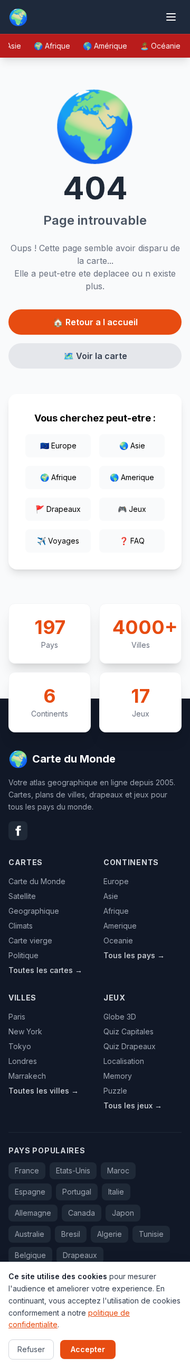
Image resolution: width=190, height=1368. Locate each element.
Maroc (118, 1170)
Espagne (30, 1191)
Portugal (76, 1191)
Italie (116, 1191)
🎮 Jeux (132, 508)
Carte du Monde (36, 881)
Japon (123, 1212)
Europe (116, 881)
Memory (117, 1075)
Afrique (116, 910)
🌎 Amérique (105, 45)
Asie (110, 896)
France (27, 1170)
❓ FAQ (132, 540)
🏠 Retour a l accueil (95, 322)
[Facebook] (17, 830)
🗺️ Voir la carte (95, 356)
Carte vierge (30, 940)
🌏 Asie (132, 445)
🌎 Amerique (132, 477)
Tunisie (151, 1233)
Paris (16, 1016)
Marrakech (27, 1075)
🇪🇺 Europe (58, 445)
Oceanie (118, 940)
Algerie (109, 1233)
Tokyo (19, 1046)
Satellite (22, 896)
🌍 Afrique (52, 45)
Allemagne (33, 1212)
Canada (81, 1212)
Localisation (123, 1061)
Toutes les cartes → (45, 970)
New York (25, 1031)
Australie (29, 1233)
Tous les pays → (134, 955)
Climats (20, 925)
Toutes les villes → (43, 1090)
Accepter (88, 1349)
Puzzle (115, 1090)
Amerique (120, 925)
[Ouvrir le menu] (171, 16)
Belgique (30, 1255)
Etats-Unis (73, 1170)
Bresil (70, 1233)
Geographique (33, 910)
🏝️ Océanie (160, 45)
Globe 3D (119, 1016)
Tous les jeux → (132, 1105)
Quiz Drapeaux (129, 1046)
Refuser (31, 1349)
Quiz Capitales (128, 1031)
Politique (23, 955)
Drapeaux (80, 1255)
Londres (22, 1061)
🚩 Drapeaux (58, 508)
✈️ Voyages (58, 540)
